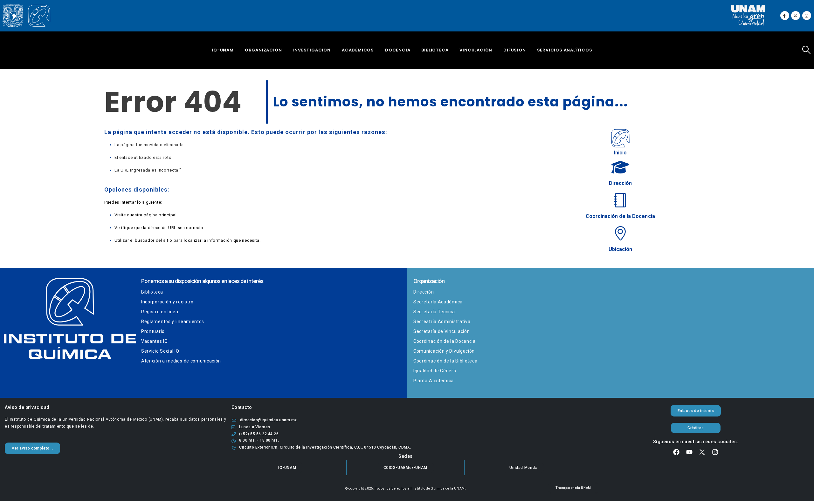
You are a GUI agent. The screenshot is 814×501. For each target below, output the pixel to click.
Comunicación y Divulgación (444, 351)
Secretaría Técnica (434, 311)
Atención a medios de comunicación (181, 360)
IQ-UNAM (223, 50)
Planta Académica (433, 380)
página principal (160, 215)
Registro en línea (159, 311)
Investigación (312, 50)
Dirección (423, 292)
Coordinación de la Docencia (444, 341)
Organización (263, 50)
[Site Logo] (26, 16)
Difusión (514, 50)
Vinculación (475, 50)
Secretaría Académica (438, 301)
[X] (795, 15)
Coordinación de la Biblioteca (445, 360)
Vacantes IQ (154, 341)
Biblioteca (434, 50)
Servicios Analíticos (564, 50)
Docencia (397, 50)
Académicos (358, 50)
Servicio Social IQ (160, 351)
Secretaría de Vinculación (441, 331)
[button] (806, 50)
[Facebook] (784, 15)
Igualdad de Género (434, 370)
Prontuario (153, 331)
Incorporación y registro (167, 301)
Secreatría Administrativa (442, 321)
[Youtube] (689, 452)
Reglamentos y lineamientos (172, 321)
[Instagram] (806, 15)
